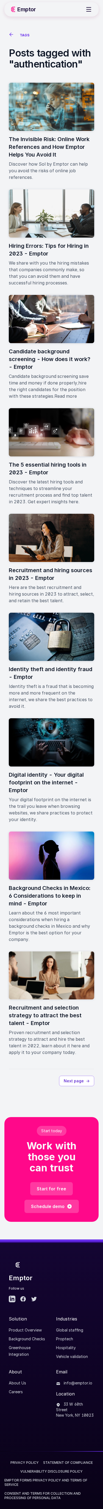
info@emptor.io (77, 1383)
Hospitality (66, 1347)
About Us (17, 1383)
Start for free (51, 1188)
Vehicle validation (72, 1356)
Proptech (64, 1338)
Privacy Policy (24, 1462)
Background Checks (27, 1338)
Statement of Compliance (68, 1462)
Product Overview (25, 1330)
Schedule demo (48, 1206)
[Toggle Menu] (88, 9)
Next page (77, 1080)
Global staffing (69, 1330)
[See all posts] (12, 35)
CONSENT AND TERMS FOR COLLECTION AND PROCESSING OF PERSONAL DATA (42, 1495)
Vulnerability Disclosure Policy (51, 1471)
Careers (16, 1391)
